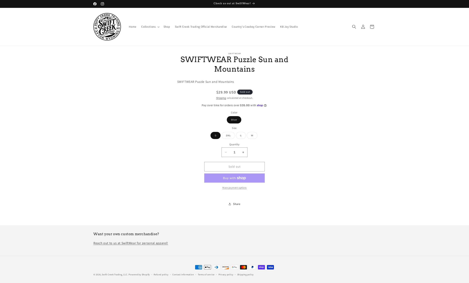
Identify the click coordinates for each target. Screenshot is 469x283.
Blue (236, 120)
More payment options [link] (234, 187)
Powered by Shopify (139, 274)
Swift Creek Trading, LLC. (115, 274)
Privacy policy (226, 274)
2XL (230, 136)
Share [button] (236, 204)
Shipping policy (245, 274)
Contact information (183, 274)
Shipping (221, 97)
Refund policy (161, 274)
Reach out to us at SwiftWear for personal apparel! (130, 243)
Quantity (234, 144)
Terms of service (206, 274)
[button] (150, 27)
